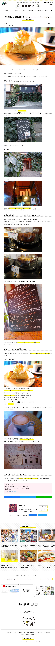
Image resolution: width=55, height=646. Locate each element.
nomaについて (9, 632)
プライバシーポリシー (29, 641)
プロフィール (43, 506)
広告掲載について (39, 632)
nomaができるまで (21, 641)
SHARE (12, 497)
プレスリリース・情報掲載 (28, 632)
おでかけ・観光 (32, 10)
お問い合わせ (28, 638)
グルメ (6, 25)
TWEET (28, 497)
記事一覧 (43, 510)
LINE (44, 497)
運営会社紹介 (47, 632)
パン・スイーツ (12, 25)
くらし (12, 10)
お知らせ (6, 10)
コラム (39, 10)
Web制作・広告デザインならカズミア (28, 634)
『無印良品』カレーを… (11, 579)
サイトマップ (37, 641)
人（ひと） (46, 10)
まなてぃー (50, 23)
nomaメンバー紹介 (18, 632)
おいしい (18, 10)
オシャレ (24, 10)
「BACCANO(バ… (46, 579)
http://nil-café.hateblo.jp (13, 491)
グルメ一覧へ (29, 579)
